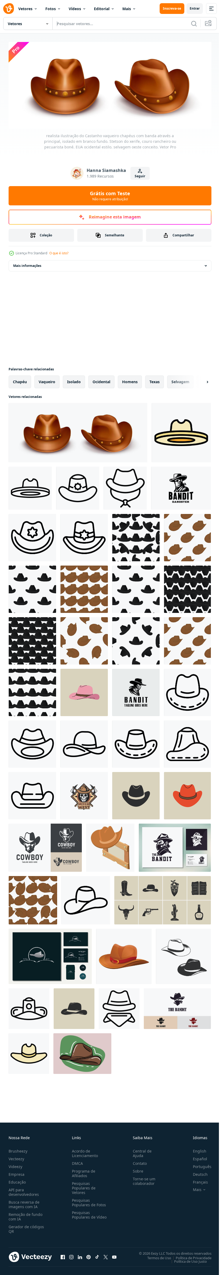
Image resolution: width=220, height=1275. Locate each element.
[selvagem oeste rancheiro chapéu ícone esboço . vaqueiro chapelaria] (125, 486)
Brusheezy (18, 1149)
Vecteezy (16, 1156)
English (195, 1149)
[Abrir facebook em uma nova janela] (63, 1255)
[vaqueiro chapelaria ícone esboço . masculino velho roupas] (187, 691)
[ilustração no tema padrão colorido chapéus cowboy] (136, 536)
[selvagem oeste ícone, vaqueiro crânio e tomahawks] (84, 794)
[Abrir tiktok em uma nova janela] (97, 1255)
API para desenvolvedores (24, 1190)
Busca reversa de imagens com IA (24, 1202)
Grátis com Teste (110, 195)
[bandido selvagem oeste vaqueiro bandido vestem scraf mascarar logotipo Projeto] (181, 486)
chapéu (20, 380)
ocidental (101, 380)
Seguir (140, 176)
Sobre (136, 1169)
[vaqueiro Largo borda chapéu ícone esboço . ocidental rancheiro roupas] (84, 742)
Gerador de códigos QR (26, 1227)
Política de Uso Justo (186, 1259)
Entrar (195, 8)
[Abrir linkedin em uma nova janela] (80, 1255)
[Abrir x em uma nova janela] (106, 1255)
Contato (138, 1161)
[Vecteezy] (8, 8)
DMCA (76, 1161)
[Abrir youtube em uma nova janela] (114, 1255)
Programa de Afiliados (82, 1171)
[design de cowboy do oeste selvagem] (50, 954)
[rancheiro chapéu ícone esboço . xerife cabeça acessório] (84, 536)
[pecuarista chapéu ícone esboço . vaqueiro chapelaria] (187, 742)
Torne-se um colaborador (142, 1179)
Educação (17, 1180)
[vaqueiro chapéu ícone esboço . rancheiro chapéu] (32, 742)
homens (130, 380)
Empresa (16, 1172)
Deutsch (196, 1172)
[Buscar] (194, 23)
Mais (126, 8)
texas (154, 380)
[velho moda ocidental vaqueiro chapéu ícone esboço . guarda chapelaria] (119, 1007)
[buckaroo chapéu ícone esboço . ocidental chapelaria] (29, 1007)
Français (196, 1180)
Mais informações (27, 264)
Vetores (25, 8)
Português (198, 1164)
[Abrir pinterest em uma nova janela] (88, 1255)
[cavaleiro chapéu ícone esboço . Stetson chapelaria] (85, 898)
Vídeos (75, 8)
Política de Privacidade (189, 1256)
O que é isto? (58, 253)
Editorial (101, 8)
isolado (74, 380)
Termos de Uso (155, 1256)
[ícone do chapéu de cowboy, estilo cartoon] (124, 954)
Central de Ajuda (140, 1151)
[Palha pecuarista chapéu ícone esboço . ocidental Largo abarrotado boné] (32, 794)
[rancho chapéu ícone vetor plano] (181, 431)
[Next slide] (198, 380)
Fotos (50, 8)
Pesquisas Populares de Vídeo (82, 1215)
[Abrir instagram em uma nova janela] (71, 1255)
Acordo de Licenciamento (84, 1151)
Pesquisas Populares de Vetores (82, 1186)
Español (196, 1156)
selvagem (180, 380)
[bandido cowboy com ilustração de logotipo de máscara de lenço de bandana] (177, 1007)
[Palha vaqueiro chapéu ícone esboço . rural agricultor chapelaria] (136, 742)
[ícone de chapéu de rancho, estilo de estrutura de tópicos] (30, 486)
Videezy (15, 1164)
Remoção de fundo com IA (25, 1215)
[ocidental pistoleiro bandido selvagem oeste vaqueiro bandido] (175, 846)
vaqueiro (47, 380)
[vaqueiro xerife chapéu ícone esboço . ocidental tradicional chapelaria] (77, 486)
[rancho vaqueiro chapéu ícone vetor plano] (29, 1052)
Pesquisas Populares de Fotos (88, 1200)
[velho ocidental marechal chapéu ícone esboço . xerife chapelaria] (32, 536)
